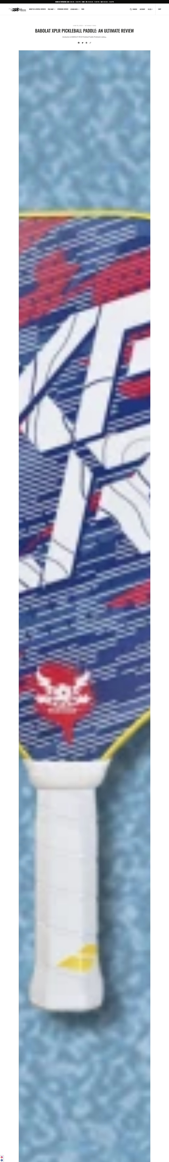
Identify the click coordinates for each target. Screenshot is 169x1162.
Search (135, 9)
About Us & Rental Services (37, 9)
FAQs (82, 9)
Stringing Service (62, 9)
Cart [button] (159, 9)
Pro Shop (51, 9)
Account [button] (142, 9)
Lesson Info (74, 9)
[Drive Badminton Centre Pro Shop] (17, 9)
